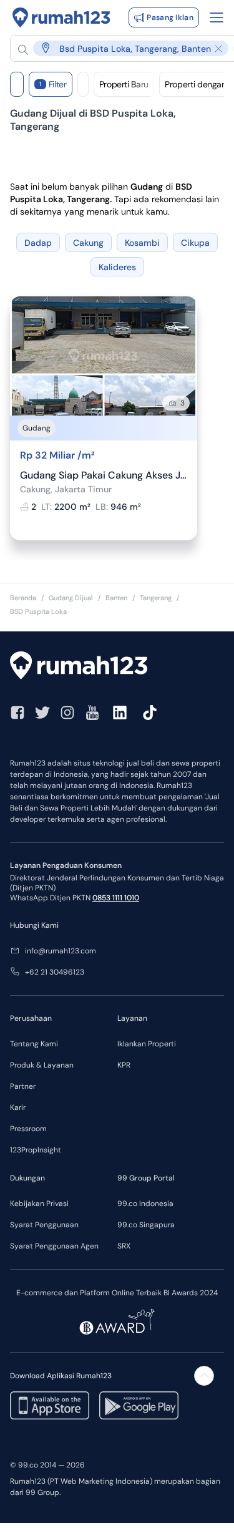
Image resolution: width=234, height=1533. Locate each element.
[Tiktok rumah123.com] (150, 713)
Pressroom (28, 1129)
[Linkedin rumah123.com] (120, 713)
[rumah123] (117, 667)
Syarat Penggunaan (44, 1225)
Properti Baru (124, 84)
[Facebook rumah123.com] (17, 712)
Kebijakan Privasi (39, 1204)
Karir (18, 1107)
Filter (53, 84)
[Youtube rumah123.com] (92, 712)
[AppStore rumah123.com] (49, 1405)
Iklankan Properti (146, 1044)
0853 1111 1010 (115, 898)
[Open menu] (216, 17)
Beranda (23, 597)
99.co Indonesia (145, 1204)
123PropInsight (35, 1150)
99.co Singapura (146, 1225)
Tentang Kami (34, 1044)
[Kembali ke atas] (204, 1376)
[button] (123, 48)
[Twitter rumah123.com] (42, 712)
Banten (116, 597)
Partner (23, 1086)
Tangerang (156, 597)
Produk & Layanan (42, 1065)
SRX (123, 1246)
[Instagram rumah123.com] (67, 712)
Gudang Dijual (71, 597)
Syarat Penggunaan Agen (54, 1246)
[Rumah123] (61, 17)
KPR (123, 1065)
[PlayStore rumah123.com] (138, 1405)
